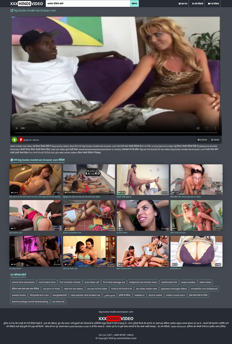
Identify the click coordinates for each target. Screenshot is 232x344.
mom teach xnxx (47, 282)
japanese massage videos (174, 288)
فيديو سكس (109, 295)
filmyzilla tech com (39, 295)
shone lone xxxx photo (23, 282)
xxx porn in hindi (51, 288)
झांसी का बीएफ (124, 295)
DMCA (130, 335)
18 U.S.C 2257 (105, 335)
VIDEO (26, 3)
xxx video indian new (146, 288)
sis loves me (58, 301)
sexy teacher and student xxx (85, 295)
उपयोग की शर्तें (119, 335)
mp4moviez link (169, 282)
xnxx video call (92, 282)
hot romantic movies (70, 282)
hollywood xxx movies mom (143, 282)
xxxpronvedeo (188, 282)
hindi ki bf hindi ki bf (121, 288)
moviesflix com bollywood (204, 288)
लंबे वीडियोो (198, 3)
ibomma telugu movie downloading (30, 301)
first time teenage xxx (114, 282)
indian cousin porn (175, 295)
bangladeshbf (60, 295)
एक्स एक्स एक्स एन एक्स (198, 295)
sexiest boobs (19, 295)
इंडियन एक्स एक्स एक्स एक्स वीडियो (25, 288)
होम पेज (184, 3)
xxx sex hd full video (97, 288)
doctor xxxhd (155, 295)
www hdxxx (205, 282)
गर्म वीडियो (215, 3)
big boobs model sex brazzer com (116, 311)
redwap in (139, 295)
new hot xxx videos (73, 288)
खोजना (134, 3)
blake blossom (178, 326)
